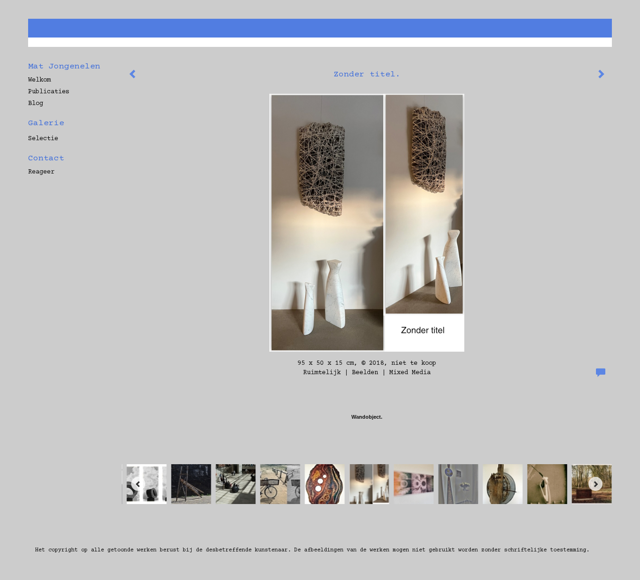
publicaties (48, 92)
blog (35, 103)
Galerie (46, 123)
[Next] (595, 484)
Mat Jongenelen (64, 66)
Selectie (43, 139)
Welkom (39, 80)
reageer (41, 172)
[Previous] (138, 484)
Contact (46, 158)
